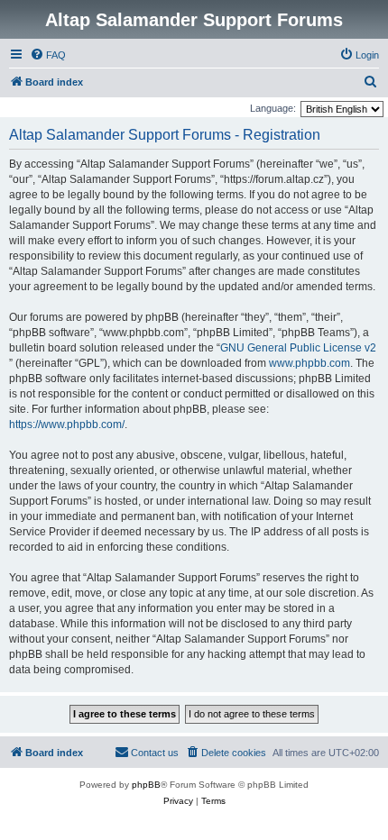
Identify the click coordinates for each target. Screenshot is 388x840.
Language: (273, 108)
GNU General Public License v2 (298, 348)
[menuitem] (48, 55)
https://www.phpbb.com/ (67, 424)
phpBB (146, 785)
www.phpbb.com (309, 363)
